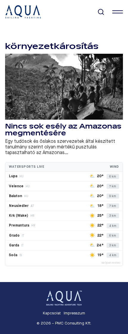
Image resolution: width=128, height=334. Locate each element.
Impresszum (74, 313)
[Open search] (101, 12)
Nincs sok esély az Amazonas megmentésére (63, 130)
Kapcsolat (52, 313)
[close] (117, 12)
